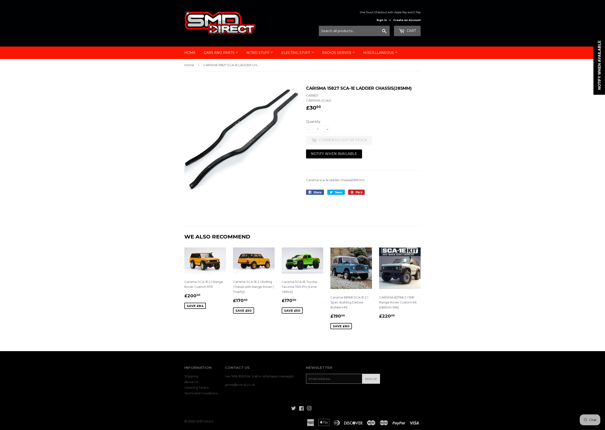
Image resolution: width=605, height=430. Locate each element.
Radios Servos (337, 53)
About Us (191, 382)
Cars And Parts (219, 53)
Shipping (191, 376)
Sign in (381, 20)
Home (190, 53)
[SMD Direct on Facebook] (301, 409)
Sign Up (371, 379)
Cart (411, 31)
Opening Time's (196, 387)
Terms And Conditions (201, 393)
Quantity (313, 121)
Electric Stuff (296, 53)
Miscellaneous (379, 53)
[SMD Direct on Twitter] (293, 409)
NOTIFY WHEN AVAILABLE (334, 154)
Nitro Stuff (258, 53)
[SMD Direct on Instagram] (309, 409)
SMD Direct (205, 421)
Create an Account (407, 20)
